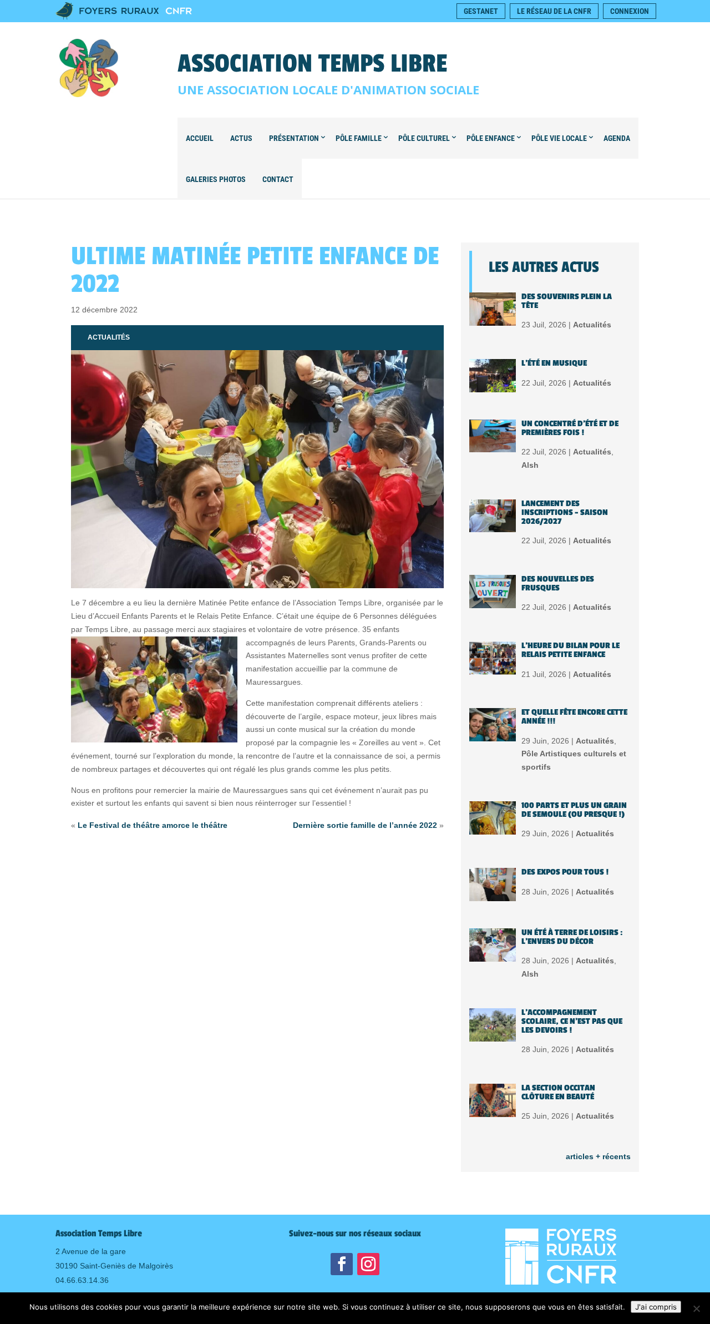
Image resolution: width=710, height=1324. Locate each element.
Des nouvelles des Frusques (557, 583)
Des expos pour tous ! (564, 872)
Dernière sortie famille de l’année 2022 (365, 825)
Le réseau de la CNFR (554, 11)
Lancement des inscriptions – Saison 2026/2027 (564, 512)
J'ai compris (656, 1306)
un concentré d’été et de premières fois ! (569, 428)
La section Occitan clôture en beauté (558, 1092)
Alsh (530, 465)
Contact (277, 179)
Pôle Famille (359, 138)
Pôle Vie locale (559, 138)
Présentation (294, 138)
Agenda (617, 138)
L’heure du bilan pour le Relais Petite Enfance (570, 650)
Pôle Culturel (424, 138)
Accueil (200, 138)
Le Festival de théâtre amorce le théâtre (152, 825)
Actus (241, 138)
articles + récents (598, 1156)
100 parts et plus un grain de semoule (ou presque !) (574, 810)
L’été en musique (554, 363)
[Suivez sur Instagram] (368, 1264)
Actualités (109, 337)
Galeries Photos (216, 179)
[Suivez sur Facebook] (342, 1264)
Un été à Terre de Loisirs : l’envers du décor (572, 937)
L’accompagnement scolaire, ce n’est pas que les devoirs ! (571, 1021)
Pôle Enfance (490, 138)
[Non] (696, 1308)
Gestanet (481, 11)
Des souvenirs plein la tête (566, 301)
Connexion (629, 11)
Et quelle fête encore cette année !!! (574, 717)
